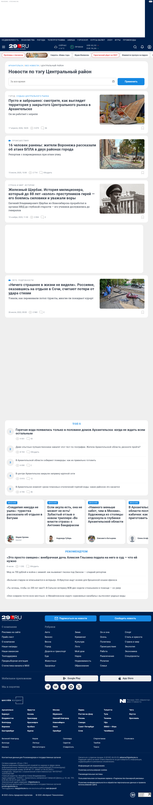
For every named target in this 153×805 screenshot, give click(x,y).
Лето (77, 646)
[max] (71, 687)
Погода (41, 40)
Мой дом (79, 651)
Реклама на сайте (11, 632)
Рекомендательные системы (90, 774)
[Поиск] (135, 47)
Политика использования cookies (92, 770)
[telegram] (48, 687)
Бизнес (48, 637)
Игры (118, 40)
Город (48, 646)
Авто (47, 632)
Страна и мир (132, 641)
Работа (103, 651)
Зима (77, 632)
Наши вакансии (10, 651)
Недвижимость (10, 40)
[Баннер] (37, 55)
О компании (8, 641)
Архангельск (16, 66)
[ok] (63, 687)
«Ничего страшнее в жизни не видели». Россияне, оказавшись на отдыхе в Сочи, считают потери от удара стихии (51, 289)
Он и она (104, 632)
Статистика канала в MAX (15, 665)
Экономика (131, 651)
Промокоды (129, 40)
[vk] (56, 687)
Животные (50, 661)
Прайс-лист (8, 637)
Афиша (71, 40)
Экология (130, 646)
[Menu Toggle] (3, 47)
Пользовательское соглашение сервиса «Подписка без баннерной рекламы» (111, 778)
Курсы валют (98, 40)
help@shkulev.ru (21, 788)
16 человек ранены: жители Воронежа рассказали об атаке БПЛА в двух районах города (52, 147)
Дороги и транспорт (55, 651)
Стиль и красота (133, 637)
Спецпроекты (132, 656)
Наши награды (9, 646)
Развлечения (107, 656)
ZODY (110, 40)
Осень (103, 637)
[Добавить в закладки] (142, 128)
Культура (79, 641)
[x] (79, 687)
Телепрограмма (56, 40)
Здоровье (50, 665)
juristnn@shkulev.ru (10, 786)
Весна (48, 641)
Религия (104, 661)
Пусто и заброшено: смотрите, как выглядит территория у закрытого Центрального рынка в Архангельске (50, 105)
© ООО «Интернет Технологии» (50, 795)
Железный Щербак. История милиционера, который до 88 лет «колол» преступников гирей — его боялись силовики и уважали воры (52, 194)
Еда (47, 656)
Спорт (128, 632)
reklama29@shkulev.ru (129, 757)
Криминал (80, 637)
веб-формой (51, 788)
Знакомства (28, 40)
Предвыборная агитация (15, 661)
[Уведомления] (142, 47)
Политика (105, 641)
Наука (78, 656)
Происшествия (108, 646)
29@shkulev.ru (34, 782)
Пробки (77, 47)
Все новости (32, 66)
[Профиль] (149, 47)
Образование (82, 665)
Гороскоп (82, 40)
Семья (103, 665)
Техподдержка (9, 656)
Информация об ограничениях (91, 766)
